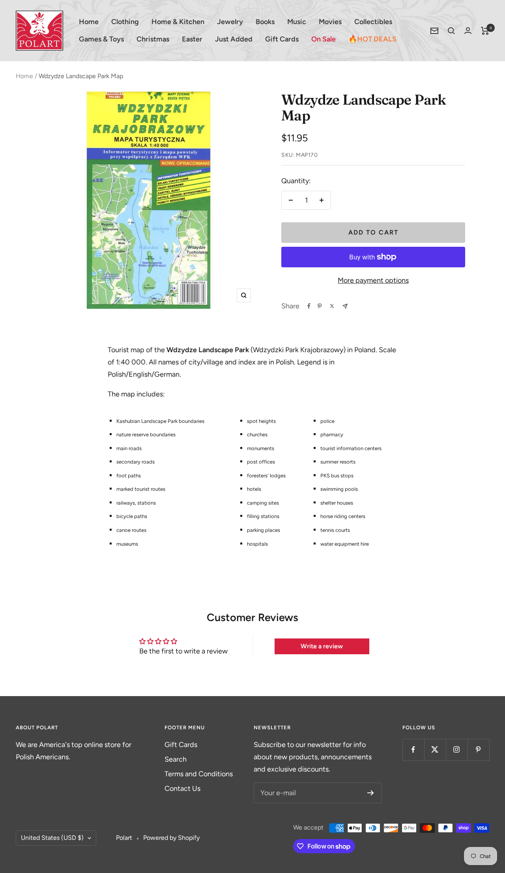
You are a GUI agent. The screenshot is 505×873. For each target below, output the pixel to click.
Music (296, 21)
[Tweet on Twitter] (332, 306)
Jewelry (230, 21)
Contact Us (182, 788)
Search (176, 759)
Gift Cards (282, 39)
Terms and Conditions (199, 774)
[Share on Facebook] (308, 306)
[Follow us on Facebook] (413, 749)
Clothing (125, 21)
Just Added (233, 39)
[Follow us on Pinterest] (478, 749)
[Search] (451, 30)
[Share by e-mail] (345, 306)
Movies (330, 21)
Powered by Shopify (171, 837)
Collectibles (373, 21)
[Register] (370, 793)
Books (265, 21)
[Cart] (485, 31)
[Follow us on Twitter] (435, 749)
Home (89, 21)
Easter (192, 39)
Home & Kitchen (178, 21)
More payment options (373, 280)
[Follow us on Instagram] (457, 749)
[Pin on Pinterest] (320, 306)
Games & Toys (101, 39)
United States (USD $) (52, 837)
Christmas (153, 39)
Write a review (322, 646)
